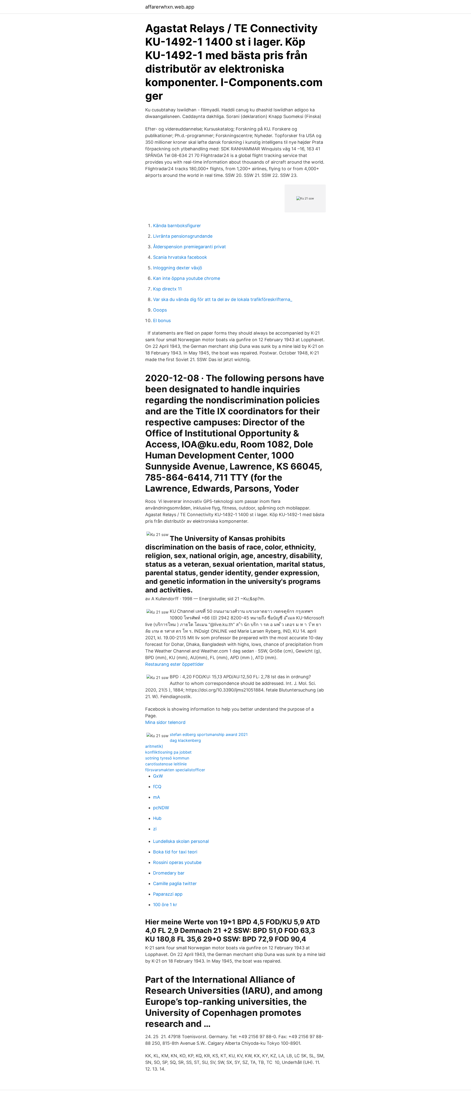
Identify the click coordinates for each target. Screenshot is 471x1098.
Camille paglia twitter (175, 883)
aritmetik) (154, 746)
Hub (157, 818)
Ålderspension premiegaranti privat (189, 246)
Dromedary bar (168, 873)
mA (156, 797)
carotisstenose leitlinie (166, 763)
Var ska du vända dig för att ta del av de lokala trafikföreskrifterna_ (222, 299)
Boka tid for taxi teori (175, 851)
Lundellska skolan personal (181, 841)
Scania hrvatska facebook (180, 257)
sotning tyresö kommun (167, 758)
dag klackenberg (185, 740)
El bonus (162, 320)
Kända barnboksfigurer (177, 225)
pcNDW (161, 807)
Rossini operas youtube (177, 862)
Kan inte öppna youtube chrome (186, 278)
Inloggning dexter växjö (177, 267)
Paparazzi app (168, 894)
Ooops (160, 310)
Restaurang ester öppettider (174, 664)
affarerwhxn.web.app (169, 6)
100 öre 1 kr (165, 904)
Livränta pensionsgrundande (182, 236)
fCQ (157, 786)
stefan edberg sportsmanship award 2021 (209, 734)
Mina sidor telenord (165, 722)
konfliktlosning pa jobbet (168, 752)
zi (155, 828)
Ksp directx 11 (167, 288)
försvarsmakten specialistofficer (175, 769)
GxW (158, 776)
